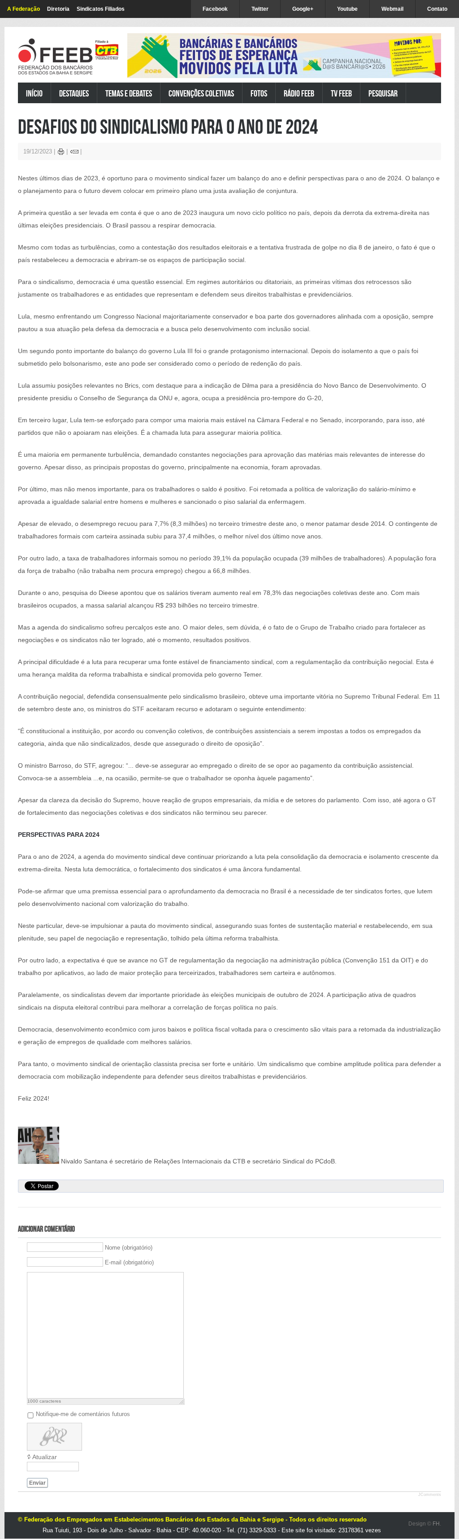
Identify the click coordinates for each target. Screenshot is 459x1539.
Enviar (37, 1483)
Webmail (392, 9)
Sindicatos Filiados (101, 9)
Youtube (347, 9)
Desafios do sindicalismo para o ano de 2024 (168, 126)
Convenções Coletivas (201, 93)
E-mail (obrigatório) (129, 1262)
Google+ (302, 9)
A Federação (23, 9)
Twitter (259, 9)
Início (34, 93)
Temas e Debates (128, 93)
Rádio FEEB (299, 93)
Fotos (259, 93)
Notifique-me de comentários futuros (83, 1413)
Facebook (215, 9)
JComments (429, 1494)
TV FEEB (341, 93)
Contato (437, 9)
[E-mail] (74, 152)
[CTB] (106, 50)
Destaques (74, 93)
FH (436, 1524)
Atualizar (44, 1456)
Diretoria (58, 9)
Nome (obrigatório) (128, 1247)
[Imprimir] (61, 152)
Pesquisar (383, 93)
